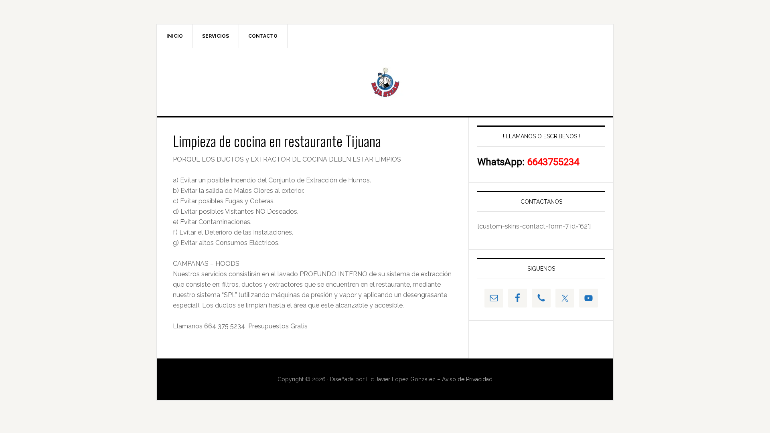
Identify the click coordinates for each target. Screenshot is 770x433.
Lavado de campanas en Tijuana (385, 82)
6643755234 (553, 162)
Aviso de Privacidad (466, 379)
